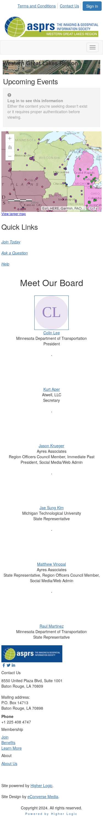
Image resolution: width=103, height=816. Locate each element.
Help (5, 264)
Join (5, 737)
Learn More (11, 748)
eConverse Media (42, 796)
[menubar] (50, 5)
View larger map (13, 213)
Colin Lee (51, 332)
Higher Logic (41, 785)
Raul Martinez (52, 626)
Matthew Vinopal (51, 564)
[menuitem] (38, 5)
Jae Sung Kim (52, 507)
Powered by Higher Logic (51, 813)
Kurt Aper (51, 389)
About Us (9, 763)
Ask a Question (14, 253)
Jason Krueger (51, 445)
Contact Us (69, 6)
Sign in (92, 6)
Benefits (8, 742)
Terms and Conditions (37, 6)
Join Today (10, 242)
